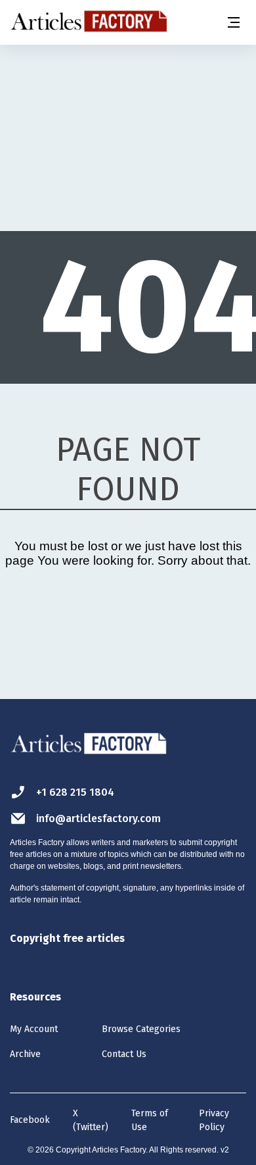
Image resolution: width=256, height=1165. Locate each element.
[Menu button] (233, 22)
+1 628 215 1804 (75, 792)
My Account (34, 1029)
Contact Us (124, 1054)
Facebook (30, 1120)
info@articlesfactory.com (98, 818)
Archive (25, 1054)
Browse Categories (141, 1029)
